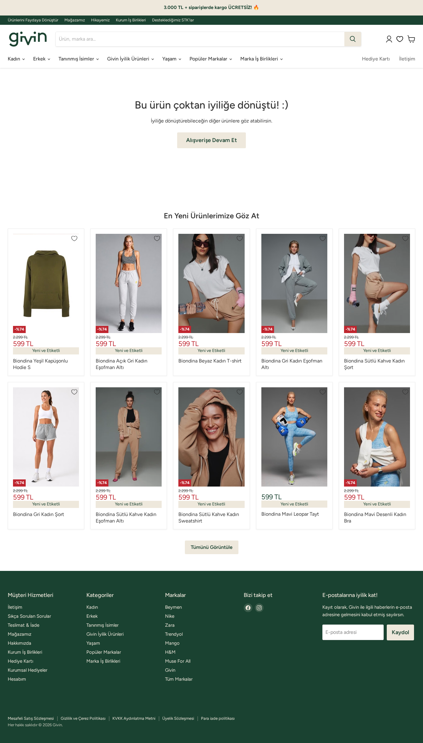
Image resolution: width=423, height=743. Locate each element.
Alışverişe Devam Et (211, 140)
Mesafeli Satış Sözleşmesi (31, 718)
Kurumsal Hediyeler (27, 670)
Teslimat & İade (23, 625)
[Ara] (352, 39)
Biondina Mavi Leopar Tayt (290, 514)
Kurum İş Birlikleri (131, 20)
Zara (170, 625)
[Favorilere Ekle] (74, 238)
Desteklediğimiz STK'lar (173, 20)
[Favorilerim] (400, 39)
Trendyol (174, 634)
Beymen (173, 607)
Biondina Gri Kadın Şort (38, 514)
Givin (170, 670)
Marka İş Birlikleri (259, 59)
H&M (170, 652)
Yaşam (170, 59)
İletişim (407, 59)
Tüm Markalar (179, 679)
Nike (169, 616)
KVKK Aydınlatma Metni (133, 718)
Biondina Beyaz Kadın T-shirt (210, 361)
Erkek (40, 59)
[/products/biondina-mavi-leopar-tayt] (294, 437)
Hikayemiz (100, 20)
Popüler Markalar (209, 59)
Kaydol (400, 632)
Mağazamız (74, 20)
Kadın (14, 59)
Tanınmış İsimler (77, 59)
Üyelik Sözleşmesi (178, 718)
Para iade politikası (218, 718)
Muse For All (177, 661)
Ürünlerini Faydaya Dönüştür (33, 20)
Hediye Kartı (376, 59)
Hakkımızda (19, 643)
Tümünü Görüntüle (212, 547)
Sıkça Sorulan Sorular (29, 616)
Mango (172, 643)
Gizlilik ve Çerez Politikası (83, 718)
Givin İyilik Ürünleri (128, 59)
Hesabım (17, 679)
